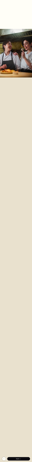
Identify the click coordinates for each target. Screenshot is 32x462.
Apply (17, 459)
